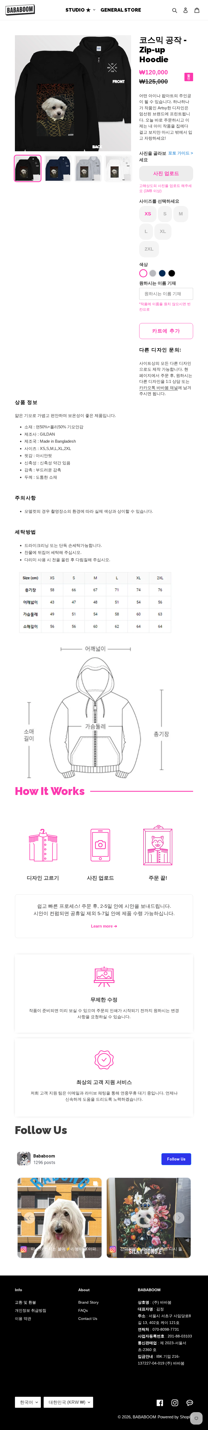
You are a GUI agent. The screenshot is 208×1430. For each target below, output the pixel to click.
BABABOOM (144, 1417)
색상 (143, 264)
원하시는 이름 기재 (157, 283)
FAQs (83, 1310)
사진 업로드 (166, 173)
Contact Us (87, 1318)
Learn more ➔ (104, 926)
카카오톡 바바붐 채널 (158, 387)
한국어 (26, 1402)
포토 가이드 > (180, 153)
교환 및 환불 (25, 1302)
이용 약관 (23, 1318)
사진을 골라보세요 (152, 156)
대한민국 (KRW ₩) (67, 1402)
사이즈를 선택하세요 (159, 201)
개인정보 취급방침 (30, 1310)
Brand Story (88, 1302)
